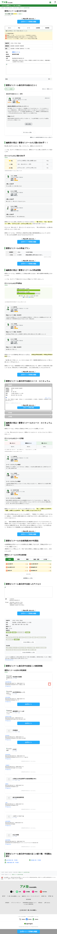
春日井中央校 (8, 716)
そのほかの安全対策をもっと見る (28, 652)
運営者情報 (28, 899)
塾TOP (3, 7)
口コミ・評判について (47, 89)
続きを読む (28, 124)
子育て (36, 891)
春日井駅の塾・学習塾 (12, 860)
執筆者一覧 (43, 896)
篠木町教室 (7, 754)
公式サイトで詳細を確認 (28, 21)
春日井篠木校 (8, 682)
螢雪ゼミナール (16, 52)
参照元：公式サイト (48, 397)
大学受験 (28, 891)
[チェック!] (50, 684)
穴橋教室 (7, 765)
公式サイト (28, 704)
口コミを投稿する (10, 89)
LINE (20, 891)
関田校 (6, 784)
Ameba (23, 919)
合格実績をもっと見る (28, 578)
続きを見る (28, 574)
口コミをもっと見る (27, 132)
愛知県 (6, 7)
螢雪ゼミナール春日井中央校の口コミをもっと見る (40, 137)
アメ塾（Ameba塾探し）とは (13, 896)
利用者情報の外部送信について (29, 902)
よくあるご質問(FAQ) (28, 904)
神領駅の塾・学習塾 (36, 860)
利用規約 (7, 902)
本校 (6, 802)
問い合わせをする (9, 659)
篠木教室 (7, 735)
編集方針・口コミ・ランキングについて (30, 896)
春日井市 (10, 7)
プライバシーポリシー (16, 902)
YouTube (45, 891)
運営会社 (40, 902)
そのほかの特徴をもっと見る (28, 642)
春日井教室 (7, 697)
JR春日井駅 (15, 7)
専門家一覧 (50, 896)
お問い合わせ (47, 902)
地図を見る (9, 686)
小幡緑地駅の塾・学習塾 (12, 862)
